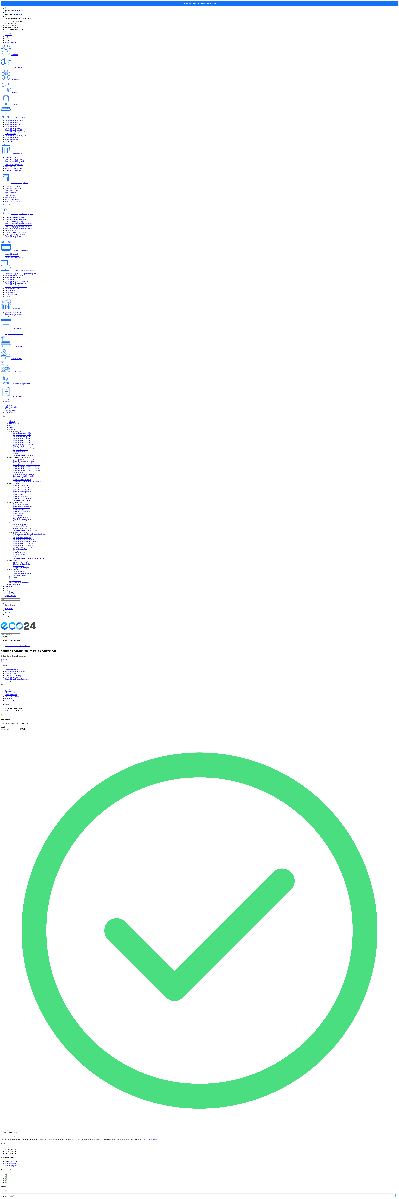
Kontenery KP (10, 141)
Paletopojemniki (10, 290)
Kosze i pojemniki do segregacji (22, 214)
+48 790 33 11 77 (13, 1163)
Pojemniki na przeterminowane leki (16, 281)
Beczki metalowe (10, 292)
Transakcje (8, 409)
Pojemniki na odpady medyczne (15, 283)
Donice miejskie (16, 359)
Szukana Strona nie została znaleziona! (17, 646)
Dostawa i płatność (11, 695)
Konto (7, 40)
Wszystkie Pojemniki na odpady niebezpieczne (28, 558)
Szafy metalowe (16, 396)
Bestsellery (15, 80)
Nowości (14, 92)
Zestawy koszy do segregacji (14, 221)
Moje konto (9, 405)
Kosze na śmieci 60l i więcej (14, 161)
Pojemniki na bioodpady (13, 236)
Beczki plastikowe (11, 294)
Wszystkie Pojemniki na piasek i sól (25, 530)
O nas (7, 38)
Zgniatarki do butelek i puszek (15, 234)
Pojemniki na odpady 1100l (14, 121)
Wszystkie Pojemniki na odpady (23, 455)
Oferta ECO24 (10, 693)
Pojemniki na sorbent (12, 289)
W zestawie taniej (11, 134)
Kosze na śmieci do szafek (13, 168)
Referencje (8, 35)
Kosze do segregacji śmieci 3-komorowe (18, 225)
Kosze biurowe (10, 166)
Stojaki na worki (10, 230)
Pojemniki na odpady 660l (13, 124)
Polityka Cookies (10, 700)
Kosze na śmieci (16, 154)
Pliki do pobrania (10, 411)
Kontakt (7, 401)
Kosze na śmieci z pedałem (14, 170)
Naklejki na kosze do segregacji (15, 232)
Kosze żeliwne (10, 196)
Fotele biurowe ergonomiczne (21, 384)
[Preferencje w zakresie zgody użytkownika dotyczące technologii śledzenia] (395, 1195)
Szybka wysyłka (16, 67)
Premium (14, 105)
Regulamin (8, 698)
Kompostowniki (10, 316)
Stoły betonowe (10, 332)
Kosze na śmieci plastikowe (14, 165)
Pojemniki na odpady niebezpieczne (23, 270)
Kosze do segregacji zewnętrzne (15, 219)
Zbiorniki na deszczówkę (13, 314)
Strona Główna (10, 605)
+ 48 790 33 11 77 (19, 14)
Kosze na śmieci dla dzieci (13, 238)
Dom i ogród (15, 308)
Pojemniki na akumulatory (13, 277)
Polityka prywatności (12, 696)
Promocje (14, 55)
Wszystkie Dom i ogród (21, 568)
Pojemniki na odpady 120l (13, 130)
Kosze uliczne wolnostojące (14, 188)
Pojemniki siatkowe (11, 139)
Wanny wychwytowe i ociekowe (16, 287)
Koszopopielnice (10, 197)
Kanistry (8, 296)
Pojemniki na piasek (11, 254)
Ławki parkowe (16, 346)
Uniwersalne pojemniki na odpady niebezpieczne (21, 274)
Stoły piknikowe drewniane (14, 334)
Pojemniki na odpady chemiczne (15, 285)
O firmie (7, 689)
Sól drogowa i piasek (12, 256)
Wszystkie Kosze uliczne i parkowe (25, 521)
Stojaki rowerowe (17, 371)
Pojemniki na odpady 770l (13, 122)
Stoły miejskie (16, 328)
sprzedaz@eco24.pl (16, 10)
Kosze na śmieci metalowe (13, 163)
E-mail (3, 727)
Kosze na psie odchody (12, 199)
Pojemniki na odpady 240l (13, 128)
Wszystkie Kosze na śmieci (22, 500)
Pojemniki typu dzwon (12, 137)
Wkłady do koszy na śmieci (14, 201)
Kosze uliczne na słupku (13, 186)
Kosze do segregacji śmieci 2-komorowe (18, 223)
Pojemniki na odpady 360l (13, 126)
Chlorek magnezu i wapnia (14, 258)
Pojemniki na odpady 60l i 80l (15, 132)
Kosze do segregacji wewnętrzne (16, 217)
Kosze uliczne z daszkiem (13, 190)
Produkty (8, 33)
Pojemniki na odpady (18, 117)
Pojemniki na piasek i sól (19, 250)
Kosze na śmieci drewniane (14, 194)
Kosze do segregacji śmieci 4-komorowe (18, 227)
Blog (6, 37)
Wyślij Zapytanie (10, 42)
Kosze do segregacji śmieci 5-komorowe (18, 228)
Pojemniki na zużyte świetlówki (15, 279)
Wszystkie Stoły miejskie (21, 575)
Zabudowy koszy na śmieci (14, 312)
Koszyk (7, 612)
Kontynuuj (4, 659)
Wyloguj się (9, 412)
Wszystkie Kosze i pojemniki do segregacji (27, 481)
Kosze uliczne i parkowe (19, 183)
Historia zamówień (11, 407)
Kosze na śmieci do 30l (12, 157)
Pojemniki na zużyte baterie (14, 275)
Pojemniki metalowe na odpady (15, 136)
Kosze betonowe (10, 192)
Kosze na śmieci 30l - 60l (13, 159)
